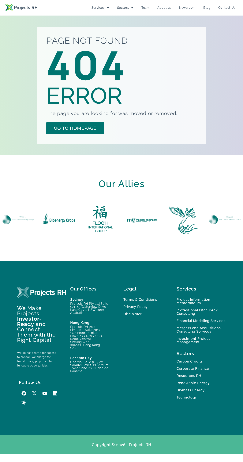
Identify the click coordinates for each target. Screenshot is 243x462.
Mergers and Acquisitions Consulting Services (199, 329)
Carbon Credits (190, 361)
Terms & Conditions (140, 299)
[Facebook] (23, 393)
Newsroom (187, 7)
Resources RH (189, 376)
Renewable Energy (193, 383)
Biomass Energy (191, 390)
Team (145, 7)
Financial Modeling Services (201, 321)
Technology (187, 397)
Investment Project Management (193, 340)
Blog (207, 7)
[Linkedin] (55, 393)
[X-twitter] (34, 393)
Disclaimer (132, 314)
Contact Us (226, 7)
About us (164, 7)
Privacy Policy (135, 307)
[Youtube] (44, 393)
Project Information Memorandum (193, 301)
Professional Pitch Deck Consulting (197, 312)
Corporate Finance (193, 368)
